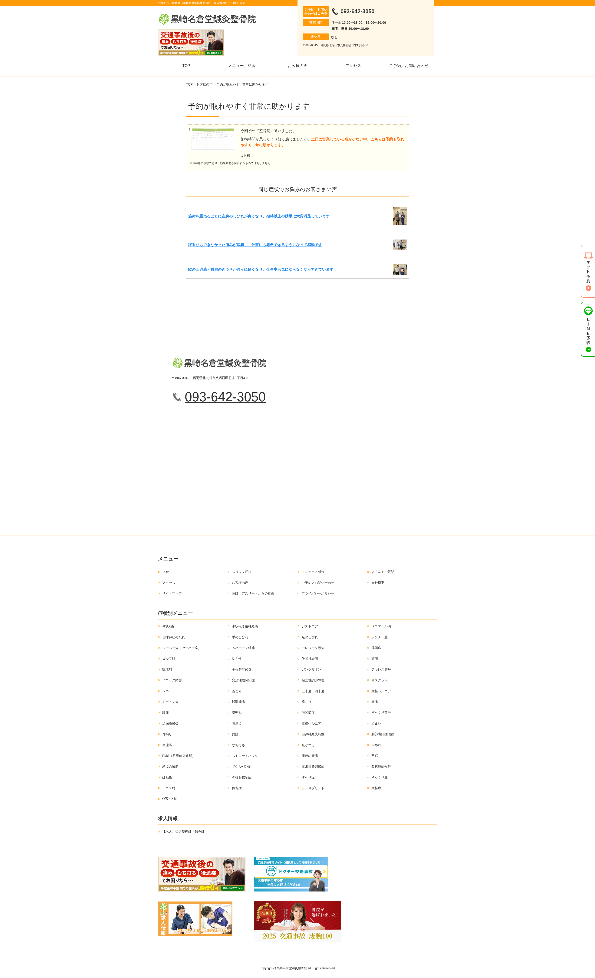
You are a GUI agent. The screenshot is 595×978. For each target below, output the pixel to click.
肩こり (306, 702)
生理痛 (167, 745)
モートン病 (170, 702)
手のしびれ (240, 637)
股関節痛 (238, 702)
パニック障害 (172, 680)
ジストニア (310, 626)
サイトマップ (172, 593)
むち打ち (238, 745)
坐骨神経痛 (310, 658)
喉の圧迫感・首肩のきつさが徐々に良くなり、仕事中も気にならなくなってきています (260, 269)
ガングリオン (311, 669)
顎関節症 (308, 712)
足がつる (308, 745)
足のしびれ (310, 637)
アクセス (353, 65)
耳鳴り (167, 734)
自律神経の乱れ (173, 637)
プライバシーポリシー (318, 593)
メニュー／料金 (242, 65)
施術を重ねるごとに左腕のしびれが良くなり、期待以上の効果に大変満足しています (259, 216)
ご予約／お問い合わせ (409, 65)
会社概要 (377, 583)
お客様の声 (297, 65)
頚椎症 (376, 788)
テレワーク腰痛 (313, 648)
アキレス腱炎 (381, 669)
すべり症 (308, 777)
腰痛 (374, 702)
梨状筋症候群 (381, 766)
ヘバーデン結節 (243, 648)
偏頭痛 (376, 648)
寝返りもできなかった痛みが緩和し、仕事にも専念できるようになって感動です (255, 245)
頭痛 (374, 658)
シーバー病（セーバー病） (181, 648)
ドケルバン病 (241, 766)
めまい (376, 723)
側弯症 (237, 788)
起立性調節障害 (313, 680)
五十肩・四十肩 (313, 691)
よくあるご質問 (382, 572)
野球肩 (167, 669)
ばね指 (167, 777)
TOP (186, 65)
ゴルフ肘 (168, 658)
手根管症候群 (241, 669)
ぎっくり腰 (379, 777)
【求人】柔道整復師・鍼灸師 (183, 831)
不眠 (374, 756)
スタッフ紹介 (241, 572)
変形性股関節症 (243, 680)
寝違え (237, 723)
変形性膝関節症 (313, 766)
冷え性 (237, 658)
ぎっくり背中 (381, 712)
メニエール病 (381, 626)
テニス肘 (168, 788)
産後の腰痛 (310, 756)
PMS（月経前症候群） (178, 756)
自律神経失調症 (313, 734)
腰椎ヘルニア (311, 723)
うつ (165, 691)
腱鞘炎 (237, 712)
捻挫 (235, 734)
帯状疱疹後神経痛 (245, 626)
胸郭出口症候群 (382, 734)
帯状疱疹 (168, 626)
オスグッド (379, 680)
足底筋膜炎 (170, 723)
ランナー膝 (379, 637)
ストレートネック (245, 756)
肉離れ (376, 745)
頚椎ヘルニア (381, 691)
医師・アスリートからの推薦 (253, 593)
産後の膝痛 (170, 766)
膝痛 (165, 712)
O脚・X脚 (169, 799)
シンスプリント (313, 788)
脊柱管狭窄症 (241, 777)
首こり (237, 691)
